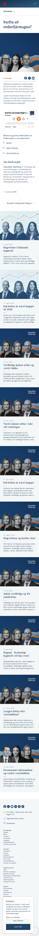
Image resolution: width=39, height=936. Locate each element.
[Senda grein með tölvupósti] (33, 78)
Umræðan (7, 11)
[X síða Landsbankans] (8, 807)
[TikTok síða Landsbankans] (22, 807)
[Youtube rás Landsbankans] (12, 807)
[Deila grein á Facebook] (25, 78)
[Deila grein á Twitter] (29, 78)
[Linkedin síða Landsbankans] (15, 807)
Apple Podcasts (12, 148)
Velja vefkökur (18, 921)
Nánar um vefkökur (13, 917)
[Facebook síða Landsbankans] (4, 807)
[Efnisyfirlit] (35, 4)
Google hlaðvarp (12, 153)
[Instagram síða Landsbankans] (19, 807)
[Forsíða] (5, 4)
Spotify (9, 143)
